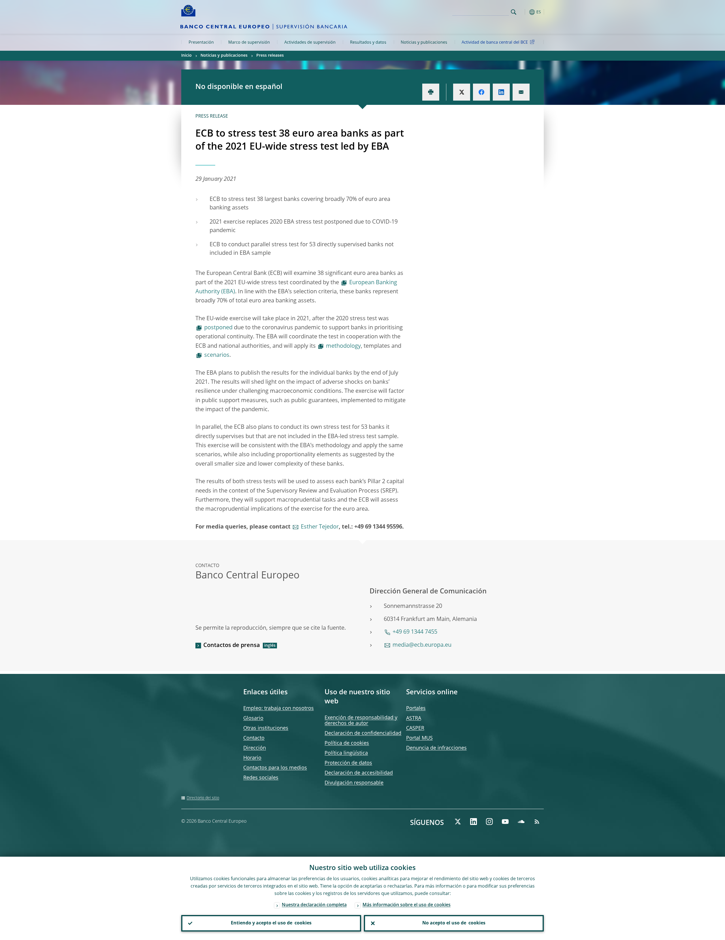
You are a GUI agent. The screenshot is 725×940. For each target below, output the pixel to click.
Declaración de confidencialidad (363, 733)
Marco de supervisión (249, 42)
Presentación (201, 42)
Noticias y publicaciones (424, 42)
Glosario (253, 718)
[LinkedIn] (473, 821)
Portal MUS (419, 738)
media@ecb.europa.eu (422, 645)
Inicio (186, 56)
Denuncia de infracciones (436, 748)
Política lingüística (346, 753)
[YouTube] (505, 821)
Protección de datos (348, 763)
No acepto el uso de (453, 923)
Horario (252, 758)
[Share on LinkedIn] (501, 92)
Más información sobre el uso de (406, 905)
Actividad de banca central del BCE (495, 42)
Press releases (270, 56)
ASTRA (413, 718)
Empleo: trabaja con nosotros (278, 708)
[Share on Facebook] (481, 92)
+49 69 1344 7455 (415, 632)
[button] (524, 12)
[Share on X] (461, 92)
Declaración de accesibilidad (359, 773)
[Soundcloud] (521, 821)
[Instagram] (489, 821)
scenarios (216, 355)
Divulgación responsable (354, 783)
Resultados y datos (368, 42)
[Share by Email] (521, 92)
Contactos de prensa (231, 645)
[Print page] (430, 92)
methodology (343, 346)
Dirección (254, 748)
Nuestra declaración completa (314, 905)
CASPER (415, 728)
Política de (347, 743)
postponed (218, 328)
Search (513, 12)
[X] (457, 821)
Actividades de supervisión (310, 42)
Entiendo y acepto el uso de (271, 923)
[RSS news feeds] (537, 821)
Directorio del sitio (203, 798)
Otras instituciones (265, 728)
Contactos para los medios (275, 768)
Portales (416, 708)
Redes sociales (260, 777)
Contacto (254, 738)
